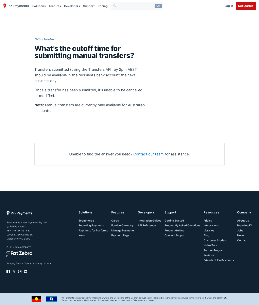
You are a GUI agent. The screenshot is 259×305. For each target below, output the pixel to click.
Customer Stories (215, 240)
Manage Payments (123, 230)
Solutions (39, 6)
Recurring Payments (91, 225)
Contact (242, 240)
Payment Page (120, 235)
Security (37, 263)
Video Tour (210, 245)
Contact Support (175, 235)
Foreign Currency (122, 225)
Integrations (211, 225)
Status (47, 263)
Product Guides (174, 230)
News (240, 235)
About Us (243, 220)
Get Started (246, 5)
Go (158, 5)
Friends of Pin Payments (219, 260)
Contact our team (148, 154)
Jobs (240, 230)
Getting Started (174, 220)
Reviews (209, 255)
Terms (27, 263)
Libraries (209, 230)
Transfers (49, 39)
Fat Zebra (14, 246)
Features (55, 6)
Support (88, 6)
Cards (115, 220)
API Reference (147, 225)
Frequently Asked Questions (182, 225)
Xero (82, 235)
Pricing (103, 6)
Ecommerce (86, 220)
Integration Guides (149, 220)
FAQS (37, 39)
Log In (229, 5)
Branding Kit (245, 225)
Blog (206, 235)
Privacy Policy (14, 263)
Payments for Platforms (93, 230)
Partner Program (214, 250)
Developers (72, 6)
